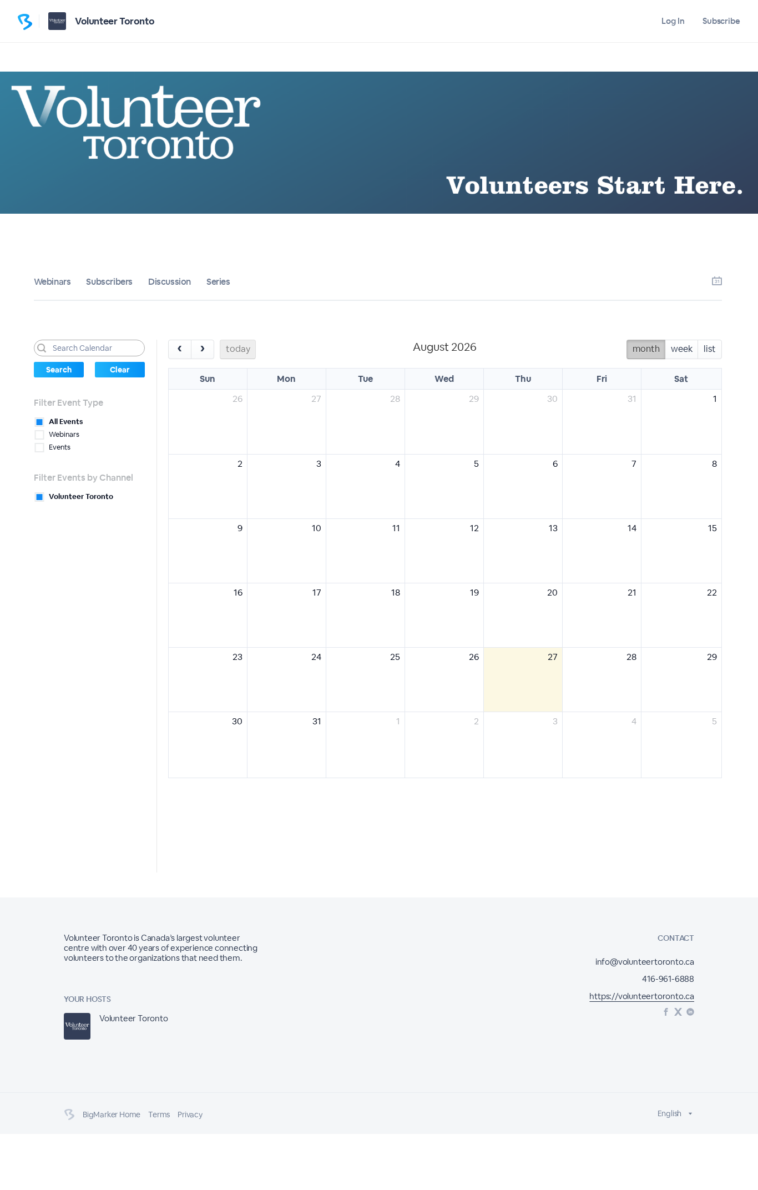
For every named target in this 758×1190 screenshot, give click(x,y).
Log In (672, 21)
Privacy (190, 1115)
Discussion (169, 282)
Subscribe (721, 21)
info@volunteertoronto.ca (644, 961)
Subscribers (109, 282)
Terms (159, 1115)
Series (218, 282)
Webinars (52, 282)
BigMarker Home (111, 1115)
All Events (66, 421)
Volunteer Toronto (114, 21)
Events (59, 447)
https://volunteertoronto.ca (641, 996)
